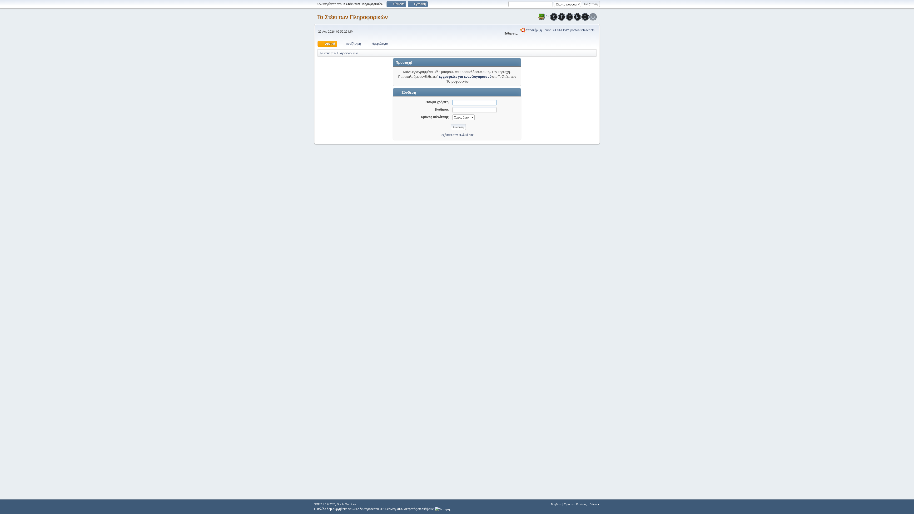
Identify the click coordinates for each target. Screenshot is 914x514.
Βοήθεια (556, 504)
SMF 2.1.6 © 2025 (324, 504)
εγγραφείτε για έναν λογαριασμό (465, 76)
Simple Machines (346, 504)
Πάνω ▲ (595, 504)
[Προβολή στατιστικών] (443, 509)
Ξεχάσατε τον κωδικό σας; (457, 135)
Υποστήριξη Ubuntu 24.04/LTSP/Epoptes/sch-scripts (560, 30)
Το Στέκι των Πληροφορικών (352, 17)
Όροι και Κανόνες (575, 504)
